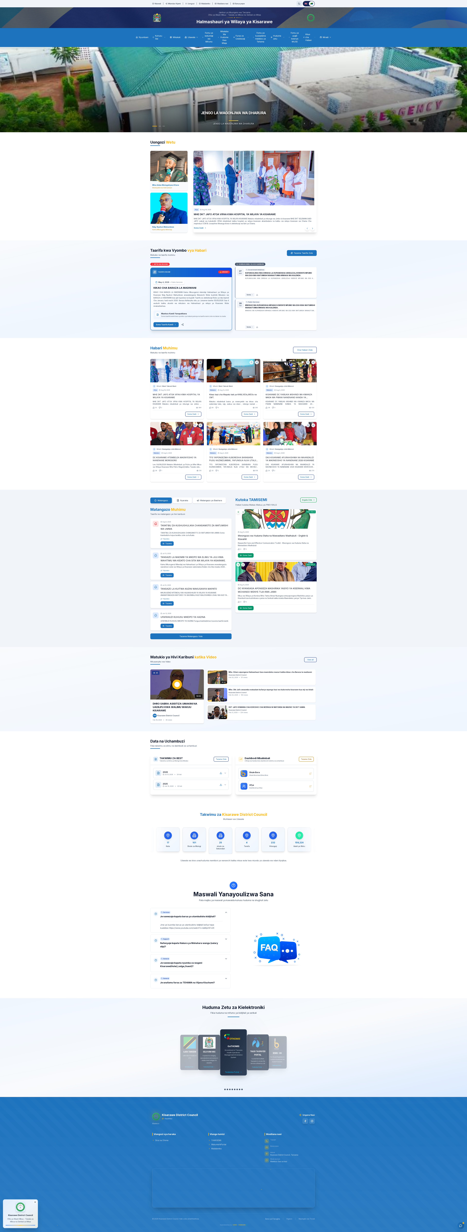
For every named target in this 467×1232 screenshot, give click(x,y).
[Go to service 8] (242, 1089)
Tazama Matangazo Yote (191, 636)
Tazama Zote (221, 759)
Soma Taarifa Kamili (164, 325)
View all (310, 660)
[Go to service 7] (239, 1089)
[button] (190, 920)
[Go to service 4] (232, 1089)
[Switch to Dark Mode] (299, 3)
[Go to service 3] (230, 1089)
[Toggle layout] (35, 1202)
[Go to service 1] (225, 1089)
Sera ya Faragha (272, 1219)
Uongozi (191, 4)
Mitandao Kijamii (174, 4)
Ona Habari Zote (305, 350)
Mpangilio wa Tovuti (307, 1219)
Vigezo (289, 1219)
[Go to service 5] (234, 1089)
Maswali (158, 4)
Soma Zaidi (201, 228)
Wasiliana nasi (222, 4)
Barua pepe (240, 4)
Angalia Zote (307, 500)
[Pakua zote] (221, 773)
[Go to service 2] (227, 1089)
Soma (249, 295)
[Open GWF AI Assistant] (460, 1225)
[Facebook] (305, 1121)
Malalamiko (205, 4)
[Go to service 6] (237, 1089)
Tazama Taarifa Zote (303, 253)
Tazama (168, 543)
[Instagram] (312, 1121)
